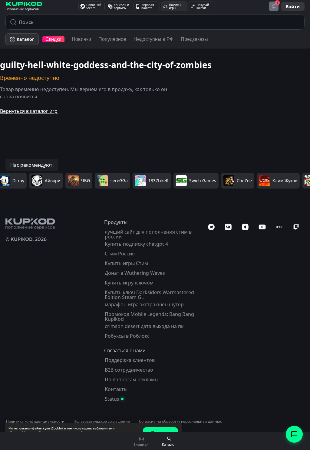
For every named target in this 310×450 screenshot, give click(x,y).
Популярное (112, 39)
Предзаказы (194, 39)
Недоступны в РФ (153, 39)
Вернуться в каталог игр (29, 111)
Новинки (81, 39)
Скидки (53, 39)
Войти (293, 6)
